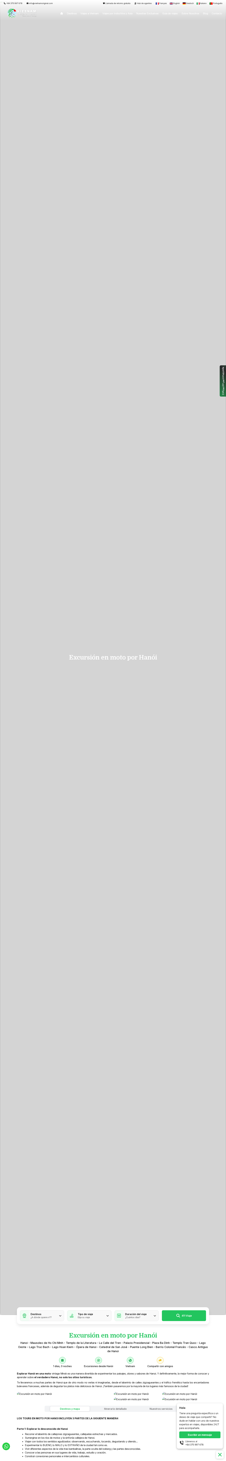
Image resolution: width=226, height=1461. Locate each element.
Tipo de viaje (85, 1314)
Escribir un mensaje (200, 1434)
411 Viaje (187, 1315)
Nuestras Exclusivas (147, 13)
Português (217, 3)
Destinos (72, 13)
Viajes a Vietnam (89, 13)
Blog (205, 13)
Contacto (217, 13)
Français (163, 3)
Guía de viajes (170, 13)
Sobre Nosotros (190, 13)
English (176, 3)
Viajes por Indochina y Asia (117, 13)
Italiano (203, 3)
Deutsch (190, 3)
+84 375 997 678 (194, 1444)
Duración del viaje (136, 1314)
